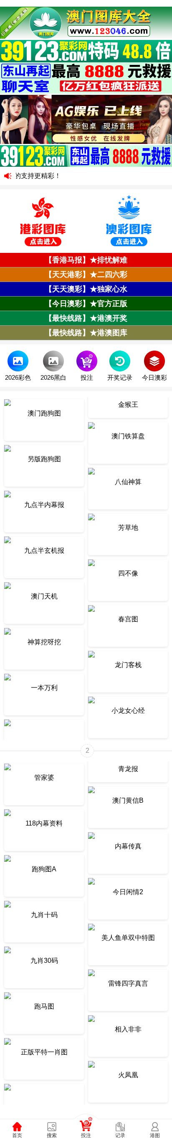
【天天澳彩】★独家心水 (86, 289)
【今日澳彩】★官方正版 (86, 303)
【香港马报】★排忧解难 (86, 260)
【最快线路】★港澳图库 (86, 333)
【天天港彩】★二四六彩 (86, 274)
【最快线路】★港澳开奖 (86, 318)
